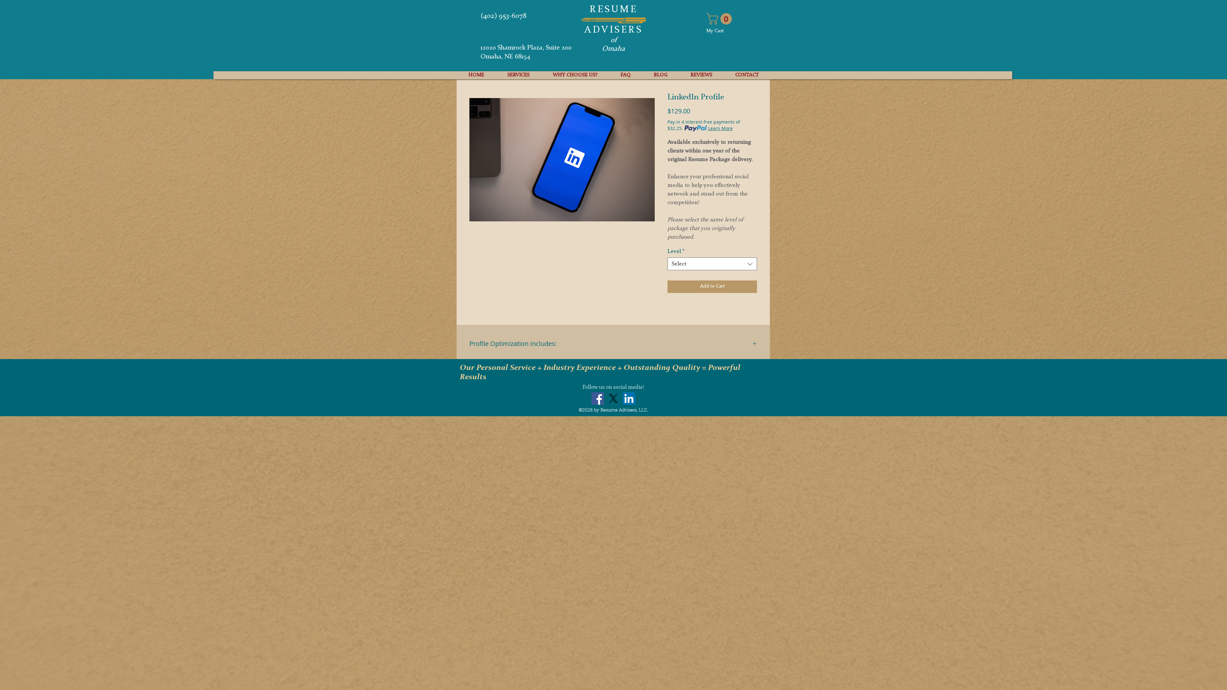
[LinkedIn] (629, 398)
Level (676, 251)
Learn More (720, 128)
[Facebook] (597, 398)
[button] (720, 19)
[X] (613, 398)
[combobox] (712, 263)
